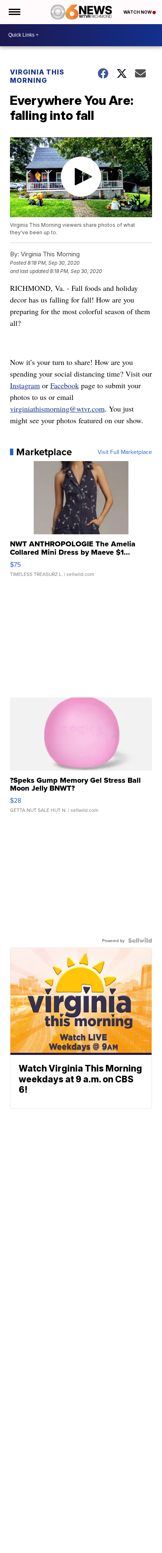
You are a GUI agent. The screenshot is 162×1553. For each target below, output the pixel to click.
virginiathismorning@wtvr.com (57, 409)
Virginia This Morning (37, 76)
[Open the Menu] (14, 12)
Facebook (64, 385)
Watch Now (137, 12)
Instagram (25, 385)
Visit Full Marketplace (125, 452)
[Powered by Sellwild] (140, 940)
